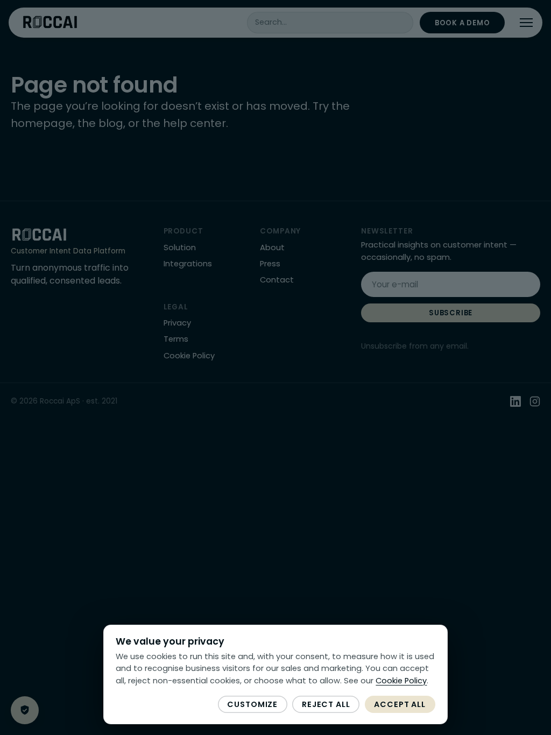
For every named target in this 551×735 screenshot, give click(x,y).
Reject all (326, 704)
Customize (252, 704)
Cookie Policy (401, 680)
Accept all (400, 704)
